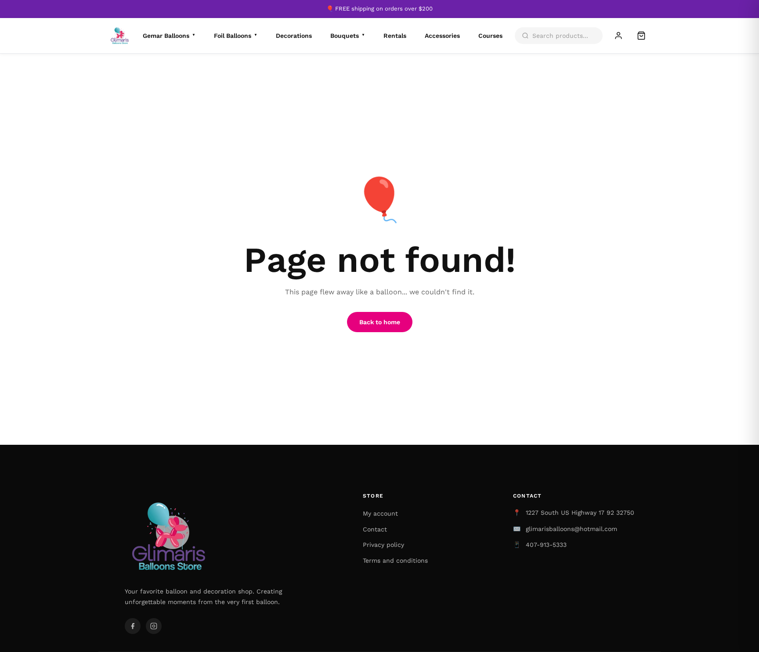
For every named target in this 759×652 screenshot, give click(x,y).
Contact (375, 529)
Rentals (394, 35)
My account (380, 513)
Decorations (294, 35)
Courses (490, 35)
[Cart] (641, 35)
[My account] (618, 35)
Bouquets (347, 35)
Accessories (442, 35)
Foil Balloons (235, 35)
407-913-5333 (546, 544)
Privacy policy (383, 544)
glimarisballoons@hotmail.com (571, 528)
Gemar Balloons (169, 35)
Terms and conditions (395, 560)
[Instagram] (154, 626)
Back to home (379, 322)
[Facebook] (133, 626)
